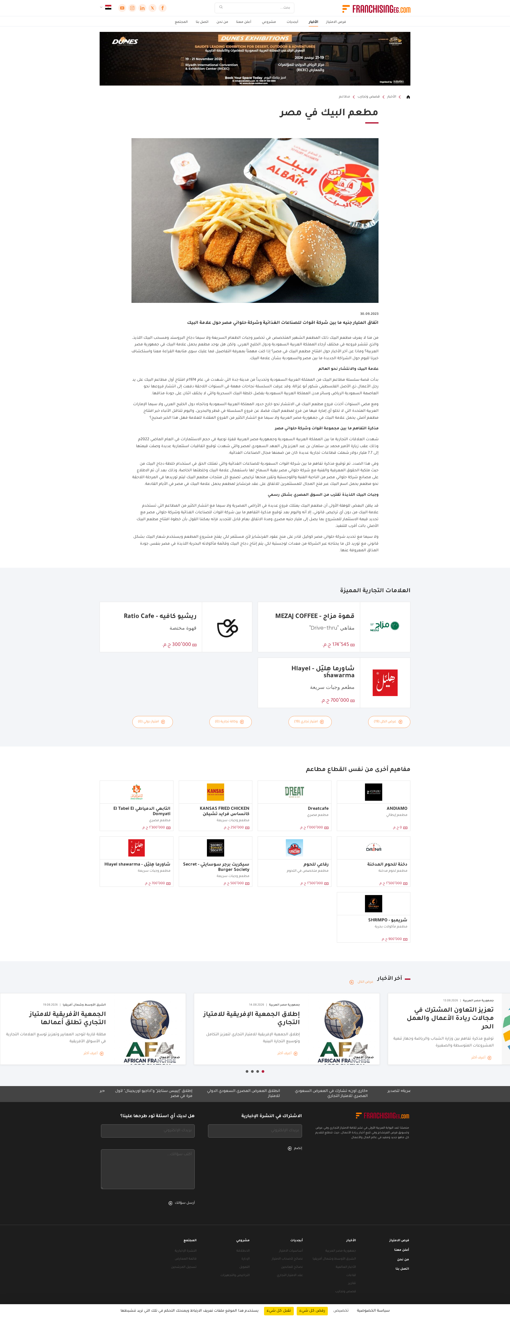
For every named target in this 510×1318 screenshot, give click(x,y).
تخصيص (341, 1311)
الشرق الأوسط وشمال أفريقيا (334, 1259)
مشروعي (269, 22)
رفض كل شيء (312, 1311)
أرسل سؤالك (185, 1203)
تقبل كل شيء (279, 1311)
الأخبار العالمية (346, 1267)
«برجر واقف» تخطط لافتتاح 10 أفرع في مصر (119, 1091)
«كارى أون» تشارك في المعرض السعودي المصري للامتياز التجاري (383, 1094)
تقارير (352, 1283)
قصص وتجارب (369, 97)
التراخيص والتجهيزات (235, 1275)
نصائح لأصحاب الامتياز (287, 1259)
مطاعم (344, 97)
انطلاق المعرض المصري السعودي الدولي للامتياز (296, 1094)
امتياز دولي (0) (148, 722)
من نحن (222, 22)
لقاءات (351, 1275)
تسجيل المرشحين (184, 1267)
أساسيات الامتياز (291, 1251)
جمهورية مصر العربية (340, 1251)
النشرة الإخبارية (186, 1251)
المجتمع (181, 22)
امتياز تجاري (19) (306, 722)
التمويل (244, 1267)
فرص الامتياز (336, 22)
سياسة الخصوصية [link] (373, 1311)
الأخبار (313, 22)
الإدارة (245, 1259)
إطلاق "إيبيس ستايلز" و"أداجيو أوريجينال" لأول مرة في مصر (206, 1094)
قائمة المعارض (186, 1259)
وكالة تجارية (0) (226, 722)
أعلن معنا (243, 22)
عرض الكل (365, 982)
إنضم (298, 1148)
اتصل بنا (202, 22)
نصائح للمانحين (292, 1267)
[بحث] (221, 8)
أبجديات (292, 22)
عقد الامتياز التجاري (290, 1275)
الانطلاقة (243, 1251)
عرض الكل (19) (385, 722)
